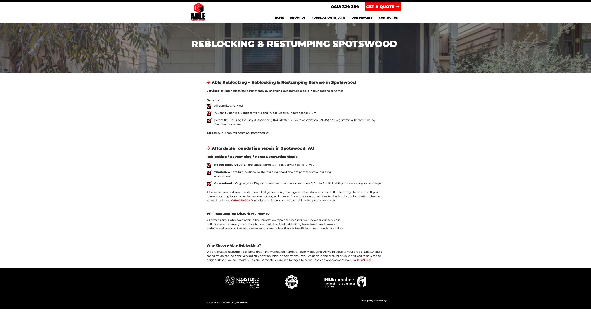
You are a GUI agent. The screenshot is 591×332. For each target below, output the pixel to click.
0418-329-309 (240, 200)
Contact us (388, 17)
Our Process (362, 17)
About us (298, 17)
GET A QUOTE (381, 6)
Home (279, 17)
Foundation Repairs (328, 17)
